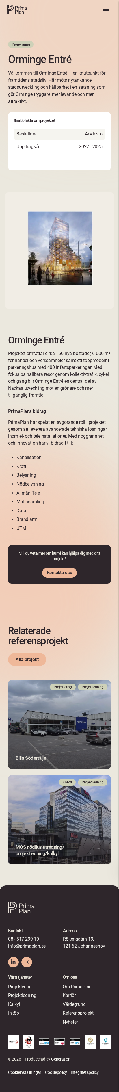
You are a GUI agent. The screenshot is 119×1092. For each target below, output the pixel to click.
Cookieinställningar (24, 1072)
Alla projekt (27, 659)
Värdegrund (74, 1004)
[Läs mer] (59, 724)
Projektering (20, 986)
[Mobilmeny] (106, 9)
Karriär (69, 995)
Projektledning (22, 995)
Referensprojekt (78, 1013)
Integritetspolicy (85, 1072)
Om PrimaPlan (77, 986)
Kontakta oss (59, 572)
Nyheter (70, 1022)
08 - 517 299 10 (23, 939)
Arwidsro (93, 134)
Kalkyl (14, 1004)
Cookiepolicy (56, 1072)
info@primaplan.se (27, 946)
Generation (60, 1059)
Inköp (13, 1013)
